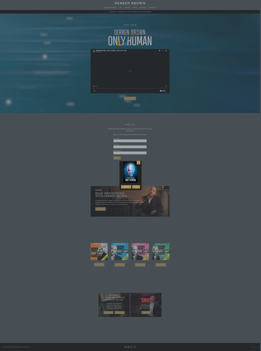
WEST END (126, 186)
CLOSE (138, 162)
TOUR (136, 186)
